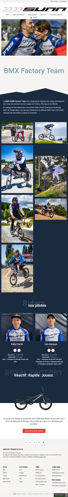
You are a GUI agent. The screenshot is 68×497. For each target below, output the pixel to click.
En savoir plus (42, 457)
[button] (34, 431)
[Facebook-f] (15, 350)
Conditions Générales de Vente (35, 494)
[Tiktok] (30, 442)
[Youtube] (43, 442)
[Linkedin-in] (39, 442)
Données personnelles (50, 494)
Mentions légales (21, 494)
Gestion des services (59, 494)
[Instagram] (19, 350)
